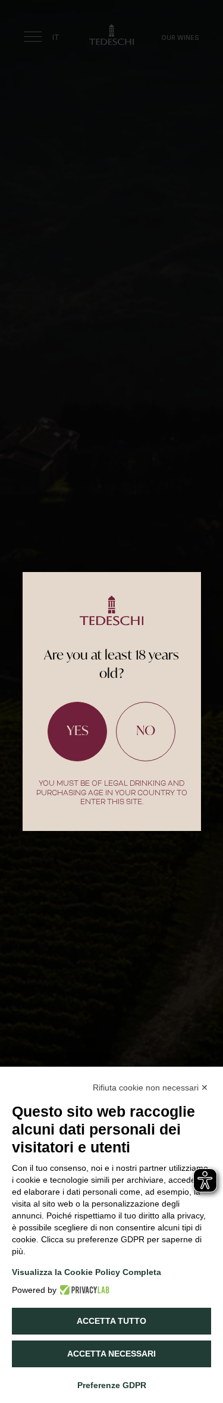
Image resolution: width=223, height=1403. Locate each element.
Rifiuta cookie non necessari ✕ (150, 1087)
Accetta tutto (111, 1321)
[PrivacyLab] (82, 1290)
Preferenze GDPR (111, 1385)
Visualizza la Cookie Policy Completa (86, 1272)
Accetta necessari (111, 1353)
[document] (111, 701)
